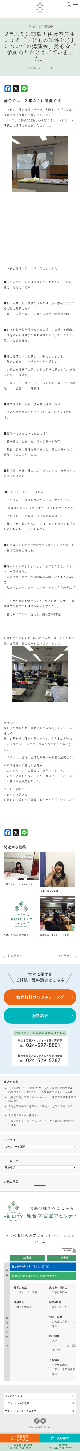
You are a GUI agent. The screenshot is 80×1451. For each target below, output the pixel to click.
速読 (54, 1341)
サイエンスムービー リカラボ (20, 1410)
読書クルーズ (59, 1307)
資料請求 (40, 1016)
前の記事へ (14, 955)
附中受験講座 (59, 1364)
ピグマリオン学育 (26, 1292)
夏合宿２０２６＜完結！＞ (23, 1115)
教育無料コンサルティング (40, 997)
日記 (51, 68)
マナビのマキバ (13, 1396)
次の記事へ (65, 955)
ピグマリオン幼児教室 (17, 1403)
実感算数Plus (59, 1292)
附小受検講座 (24, 1307)
